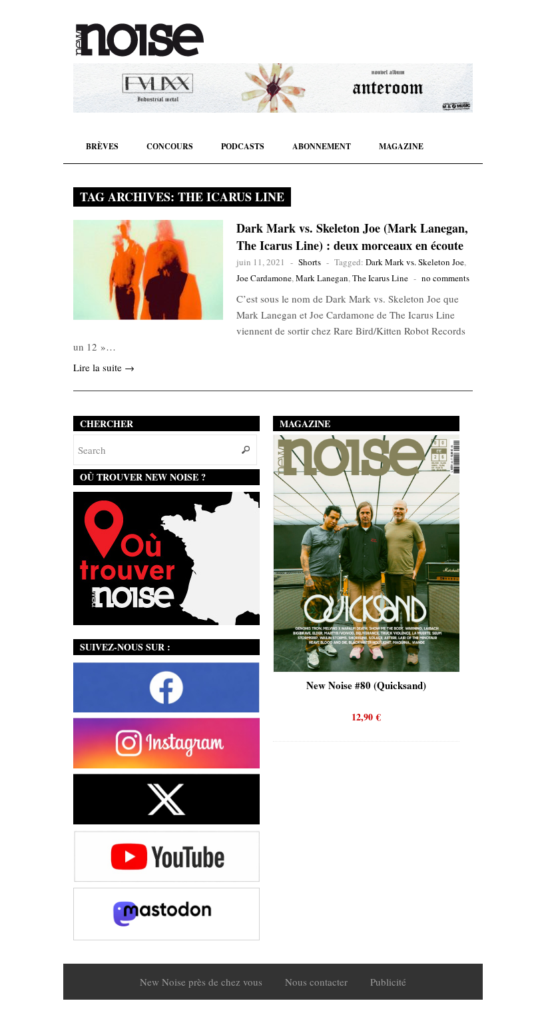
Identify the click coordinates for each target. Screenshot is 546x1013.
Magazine (401, 146)
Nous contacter (316, 981)
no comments (445, 278)
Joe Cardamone (264, 278)
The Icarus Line (380, 278)
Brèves (102, 146)
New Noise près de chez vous (201, 981)
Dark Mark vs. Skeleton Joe (415, 262)
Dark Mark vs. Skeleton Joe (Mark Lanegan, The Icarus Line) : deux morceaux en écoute (352, 236)
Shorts (309, 262)
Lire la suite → (104, 367)
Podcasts (242, 146)
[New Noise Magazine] (139, 40)
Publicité (388, 981)
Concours (169, 146)
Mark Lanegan (322, 278)
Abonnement (321, 146)
